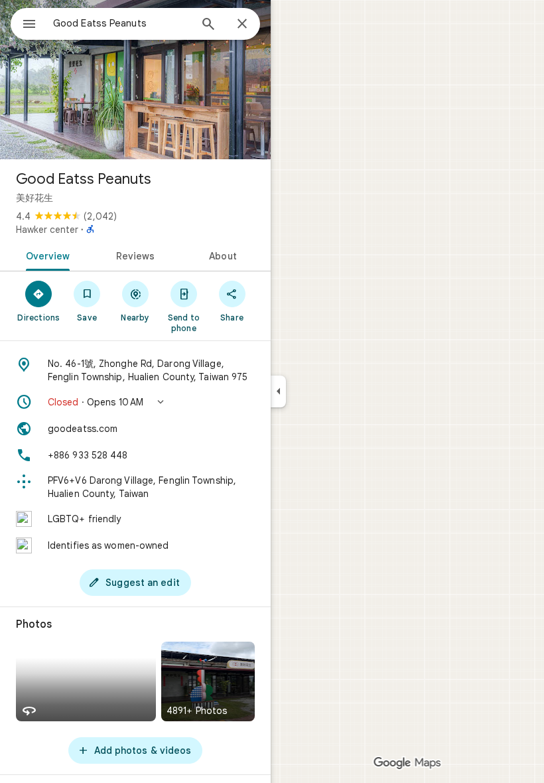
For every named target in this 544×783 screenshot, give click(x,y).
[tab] (45, 255)
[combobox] (121, 23)
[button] (135, 402)
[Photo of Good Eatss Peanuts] (135, 79)
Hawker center (47, 230)
